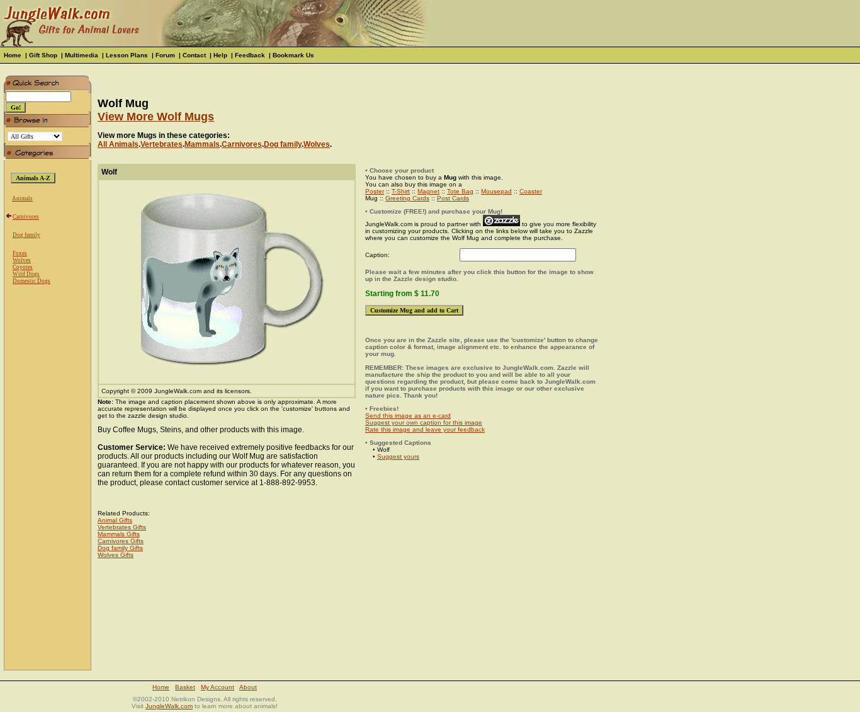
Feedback (250, 55)
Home (12, 55)
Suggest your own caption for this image (423, 422)
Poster (374, 191)
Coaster (530, 191)
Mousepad (496, 191)
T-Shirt (401, 191)
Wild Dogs (26, 274)
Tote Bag (460, 191)
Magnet (428, 191)
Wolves (22, 260)
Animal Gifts (115, 520)
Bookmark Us (293, 55)
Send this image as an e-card (408, 415)
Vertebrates (161, 144)
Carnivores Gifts (121, 540)
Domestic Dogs (31, 281)
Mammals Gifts (119, 534)
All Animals (118, 144)
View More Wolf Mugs (156, 116)
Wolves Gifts (115, 554)
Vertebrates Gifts (122, 527)
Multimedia (81, 55)
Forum (165, 55)
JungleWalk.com (169, 706)
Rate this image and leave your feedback (425, 429)
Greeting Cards (407, 198)
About (248, 687)
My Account (217, 687)
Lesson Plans (127, 55)
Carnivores (26, 217)
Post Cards (453, 198)
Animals (22, 198)
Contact (194, 55)
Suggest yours (398, 456)
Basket (185, 687)
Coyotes (23, 267)
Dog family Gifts (120, 547)
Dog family (26, 235)
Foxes (20, 253)
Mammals (202, 144)
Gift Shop (43, 55)
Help (220, 55)
